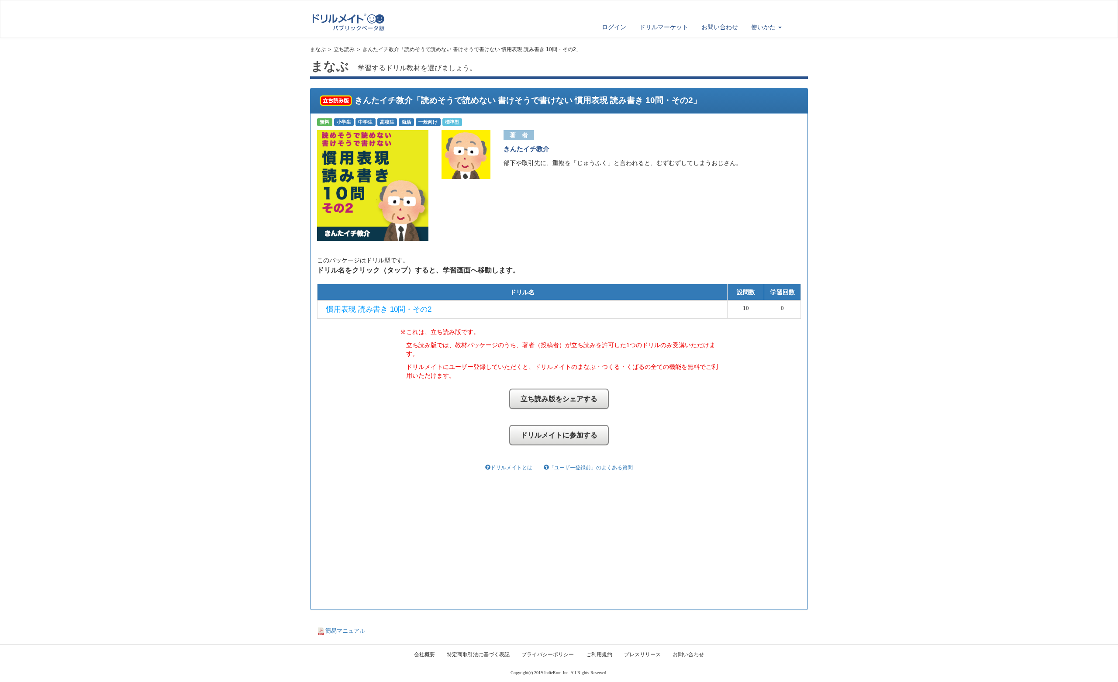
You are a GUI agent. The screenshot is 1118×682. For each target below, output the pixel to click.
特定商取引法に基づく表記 (478, 654)
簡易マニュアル (345, 630)
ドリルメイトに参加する (559, 435)
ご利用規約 (599, 654)
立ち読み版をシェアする (559, 399)
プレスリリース (642, 654)
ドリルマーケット (663, 27)
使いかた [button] (764, 27)
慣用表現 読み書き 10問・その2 (378, 309)
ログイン (614, 27)
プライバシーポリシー (547, 654)
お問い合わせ (719, 27)
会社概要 (424, 654)
